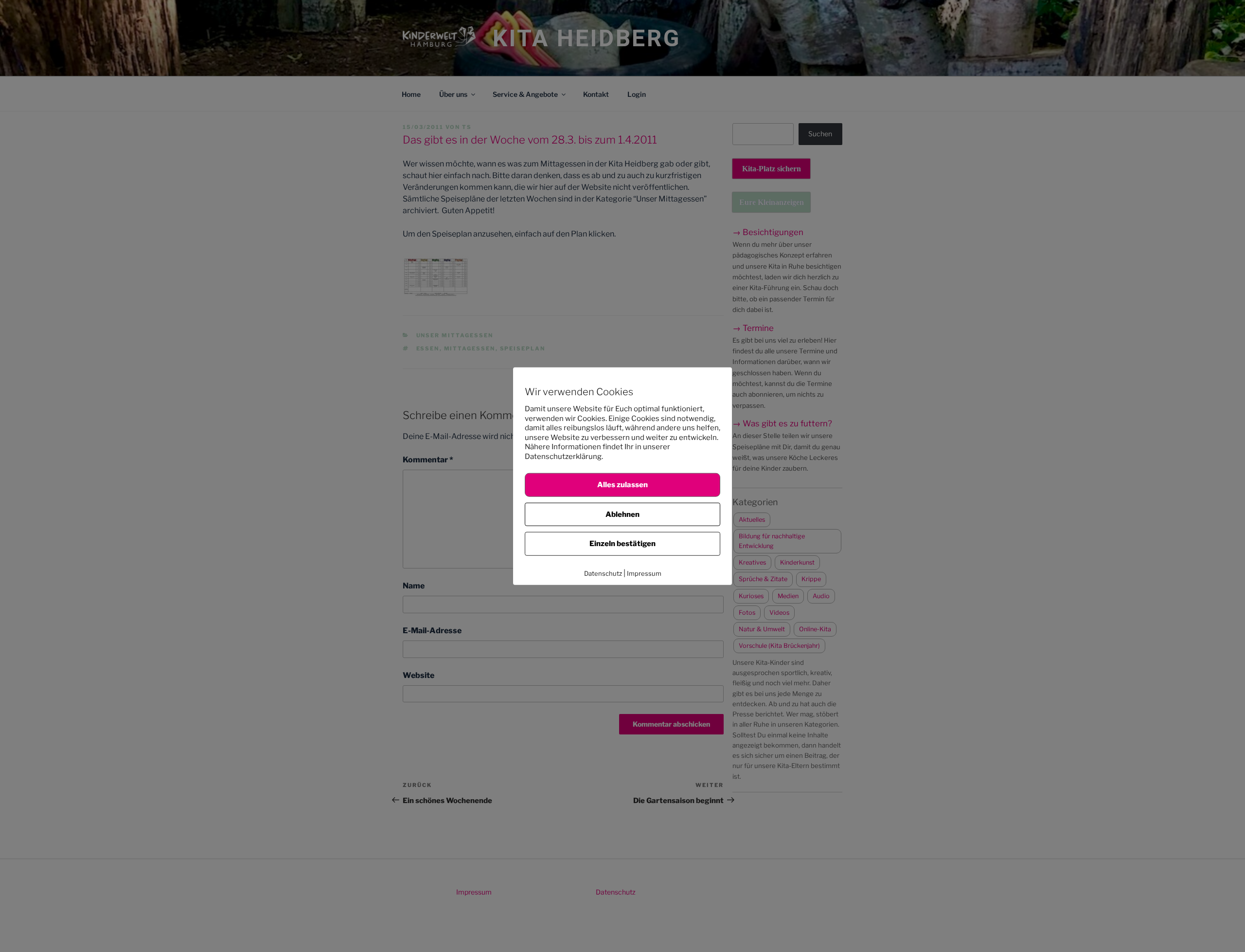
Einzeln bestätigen (622, 543)
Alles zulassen (622, 484)
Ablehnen (622, 514)
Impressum (644, 573)
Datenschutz (603, 573)
